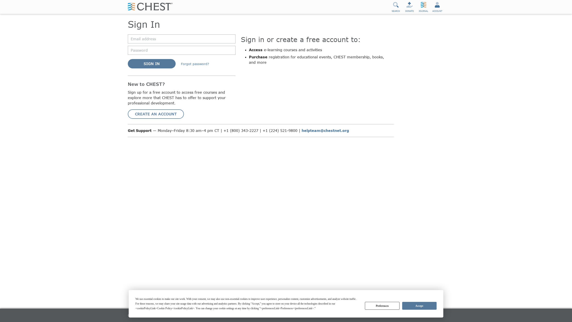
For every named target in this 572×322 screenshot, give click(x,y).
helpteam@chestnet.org (325, 130)
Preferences (382, 305)
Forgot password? (195, 64)
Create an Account (156, 114)
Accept (419, 305)
